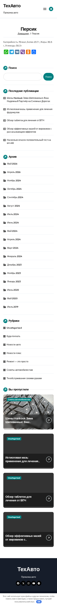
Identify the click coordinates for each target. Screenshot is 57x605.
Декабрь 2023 (14, 264)
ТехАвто (12, 5)
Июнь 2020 (13, 289)
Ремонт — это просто (17, 361)
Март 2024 (12, 247)
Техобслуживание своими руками (24, 378)
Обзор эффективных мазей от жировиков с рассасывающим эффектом (29, 130)
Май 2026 (12, 163)
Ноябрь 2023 (14, 273)
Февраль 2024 (14, 256)
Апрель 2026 (13, 172)
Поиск (13, 68)
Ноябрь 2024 (14, 180)
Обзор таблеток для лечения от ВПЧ (25, 120)
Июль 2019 (12, 306)
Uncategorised (14, 327)
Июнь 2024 (13, 222)
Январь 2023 (14, 281)
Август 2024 (13, 205)
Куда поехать (13, 336)
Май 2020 (12, 298)
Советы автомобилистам (20, 369)
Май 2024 (12, 231)
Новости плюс (14, 353)
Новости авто (14, 344)
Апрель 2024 (14, 239)
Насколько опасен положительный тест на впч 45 (29, 141)
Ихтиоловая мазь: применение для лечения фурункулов (29, 111)
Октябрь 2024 (14, 188)
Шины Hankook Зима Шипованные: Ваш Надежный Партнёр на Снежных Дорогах (28, 99)
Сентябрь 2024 (15, 197)
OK (39, 602)
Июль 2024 (13, 214)
